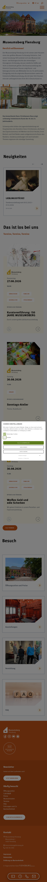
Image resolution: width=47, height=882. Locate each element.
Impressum (20, 458)
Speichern (23, 451)
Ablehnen (23, 447)
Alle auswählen (23, 443)
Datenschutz (26, 458)
